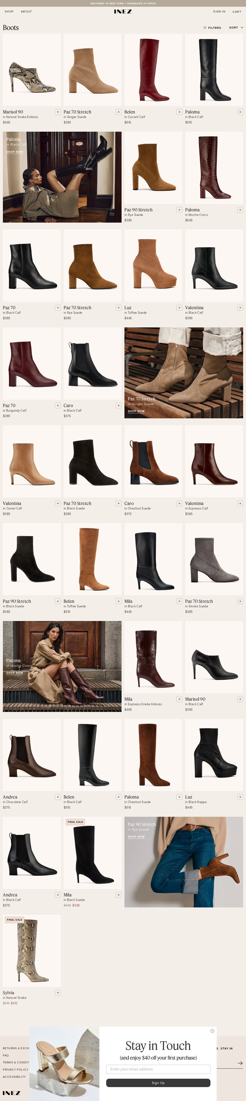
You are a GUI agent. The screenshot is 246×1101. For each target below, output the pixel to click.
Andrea (10, 796)
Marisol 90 (13, 111)
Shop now (14, 152)
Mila (128, 601)
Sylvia (8, 992)
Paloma (192, 111)
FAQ (6, 1055)
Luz (128, 307)
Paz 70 (9, 307)
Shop (9, 11)
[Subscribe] (240, 1063)
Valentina (194, 307)
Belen (129, 111)
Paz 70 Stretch (77, 111)
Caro (68, 405)
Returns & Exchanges (21, 1048)
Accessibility (14, 1076)
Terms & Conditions (20, 1062)
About (26, 11)
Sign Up (158, 1083)
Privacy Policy (15, 1069)
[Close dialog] (212, 1031)
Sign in (219, 11)
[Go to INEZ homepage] (123, 11)
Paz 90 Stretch (138, 209)
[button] (9, 11)
